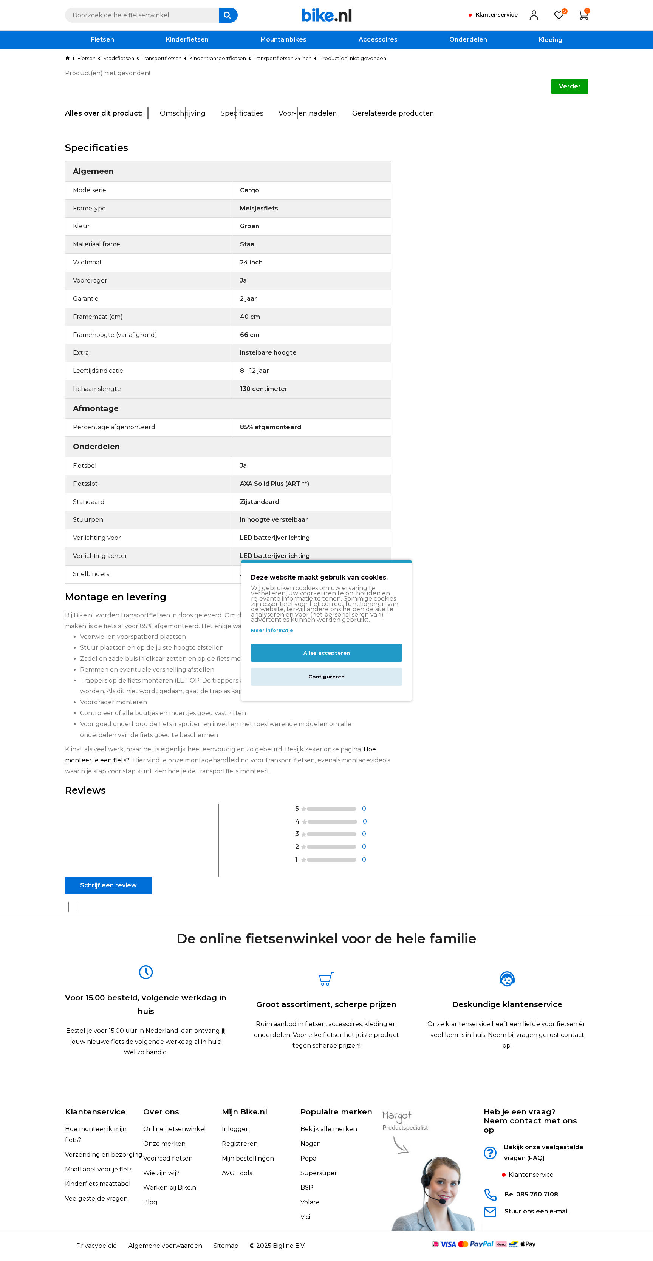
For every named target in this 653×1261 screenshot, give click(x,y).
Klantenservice (95, 1111)
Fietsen (86, 58)
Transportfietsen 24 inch (283, 58)
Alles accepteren (326, 653)
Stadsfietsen (118, 58)
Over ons (161, 1111)
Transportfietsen (162, 58)
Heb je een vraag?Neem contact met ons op (530, 1120)
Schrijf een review (108, 885)
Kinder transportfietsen (217, 58)
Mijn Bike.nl (244, 1111)
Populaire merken (336, 1111)
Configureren (326, 677)
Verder (570, 86)
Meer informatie (272, 630)
